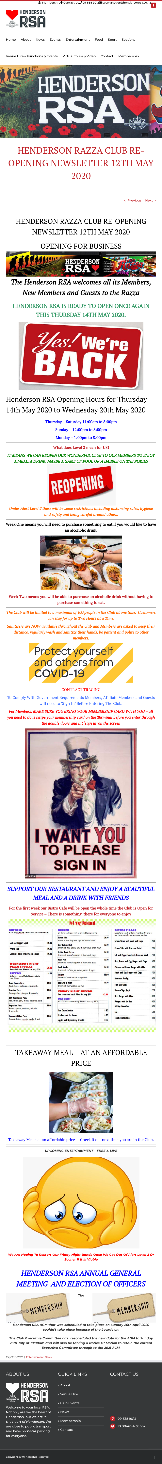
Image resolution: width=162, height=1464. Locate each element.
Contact (66, 1430)
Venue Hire (69, 1394)
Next (149, 200)
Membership (50, 2)
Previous (134, 200)
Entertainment (35, 1357)
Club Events (69, 1403)
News (48, 1357)
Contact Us (71, 2)
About (65, 1385)
